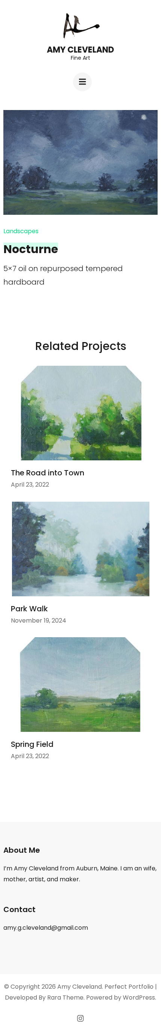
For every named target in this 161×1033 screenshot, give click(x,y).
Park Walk (29, 608)
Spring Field (32, 744)
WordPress (139, 997)
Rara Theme (65, 997)
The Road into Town (47, 472)
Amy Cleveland (80, 50)
